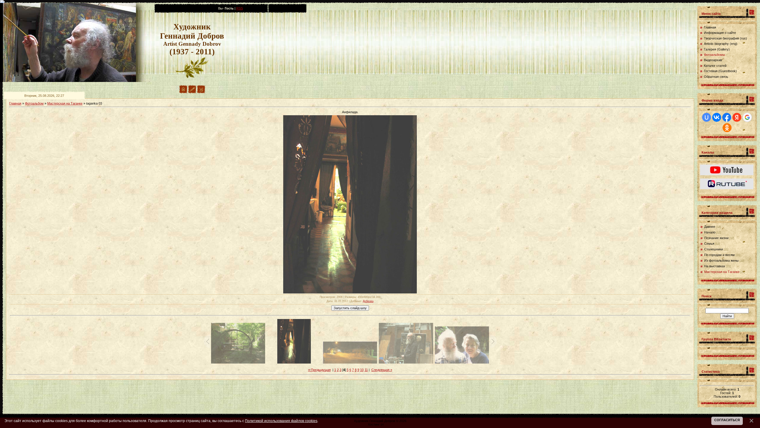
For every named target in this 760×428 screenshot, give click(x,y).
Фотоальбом (34, 103)
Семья (709, 243)
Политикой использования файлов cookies (281, 421)
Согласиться (727, 420)
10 (362, 370)
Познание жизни (716, 238)
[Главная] (183, 92)
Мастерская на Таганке (65, 103)
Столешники (713, 249)
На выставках (714, 266)
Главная (15, 103)
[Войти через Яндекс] (736, 117)
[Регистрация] (192, 92)
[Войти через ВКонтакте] (716, 117)
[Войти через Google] (747, 117)
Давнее (709, 226)
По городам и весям (719, 255)
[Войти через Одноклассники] (727, 127)
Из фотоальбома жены (721, 260)
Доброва (368, 301)
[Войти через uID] (706, 117)
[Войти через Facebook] (726, 117)
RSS (239, 8)
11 (366, 370)
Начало (709, 232)
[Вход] (201, 92)
